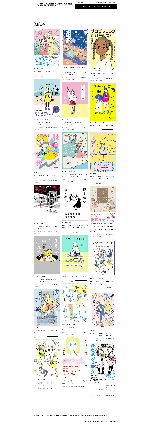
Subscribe (100, 2)
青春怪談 (92, 330)
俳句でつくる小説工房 (96, 279)
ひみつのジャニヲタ (96, 382)
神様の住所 (93, 173)
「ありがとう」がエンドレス (70, 378)
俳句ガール (65, 119)
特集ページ (108, 6)
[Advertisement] (75, 13)
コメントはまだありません (52, 74)
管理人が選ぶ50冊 (98, 6)
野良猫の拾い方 (66, 222)
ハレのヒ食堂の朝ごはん (41, 380)
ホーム (78, 6)
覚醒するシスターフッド (41, 68)
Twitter (107, 2)
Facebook (113, 2)
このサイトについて (87, 6)
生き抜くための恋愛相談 (41, 276)
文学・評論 (43, 76)
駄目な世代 (37, 172)
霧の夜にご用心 (38, 223)
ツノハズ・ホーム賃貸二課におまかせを (101, 226)
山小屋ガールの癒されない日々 (43, 119)
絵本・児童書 (71, 79)
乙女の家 (36, 327)
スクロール (65, 274)
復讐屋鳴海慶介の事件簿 (69, 171)
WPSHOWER (112, 421)
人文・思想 (43, 286)
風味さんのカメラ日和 (68, 324)
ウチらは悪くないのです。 (97, 122)
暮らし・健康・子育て (73, 232)
